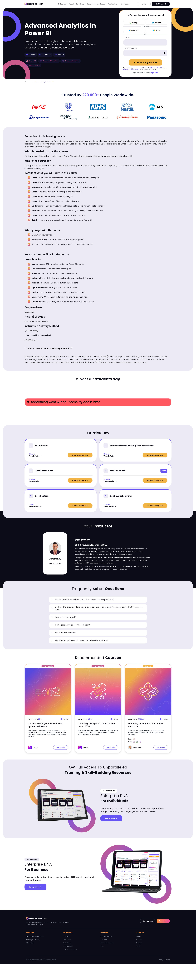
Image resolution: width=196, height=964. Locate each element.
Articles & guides (106, 936)
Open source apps (70, 949)
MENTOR (65, 936)
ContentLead (67, 946)
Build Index (103, 940)
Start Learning (147, 921)
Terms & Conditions (157, 68)
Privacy (139, 943)
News (101, 946)
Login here (154, 73)
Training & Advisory (33, 940)
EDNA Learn (30, 943)
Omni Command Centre (35, 936)
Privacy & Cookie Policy (130, 69)
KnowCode (67, 940)
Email (127, 38)
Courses (30, 82)
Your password (131, 48)
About (138, 936)
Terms (138, 946)
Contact (139, 940)
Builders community (107, 943)
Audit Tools (67, 943)
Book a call (163, 921)
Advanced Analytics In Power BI (44, 82)
